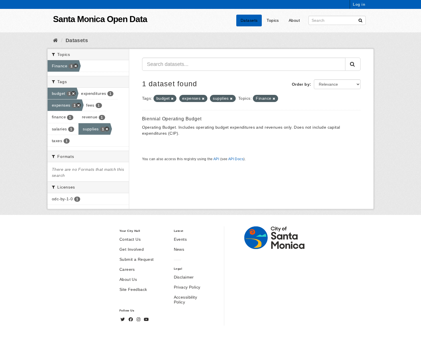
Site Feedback (133, 289)
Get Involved (131, 249)
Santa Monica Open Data (100, 19)
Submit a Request (136, 259)
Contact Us (130, 239)
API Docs (235, 159)
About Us (128, 279)
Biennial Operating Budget (172, 118)
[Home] (55, 40)
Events (180, 239)
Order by (301, 84)
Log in (359, 4)
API (216, 159)
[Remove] (172, 98)
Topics (273, 20)
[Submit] (360, 19)
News (179, 249)
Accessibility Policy (185, 299)
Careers (127, 269)
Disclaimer (184, 277)
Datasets (249, 20)
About (294, 20)
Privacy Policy (187, 287)
